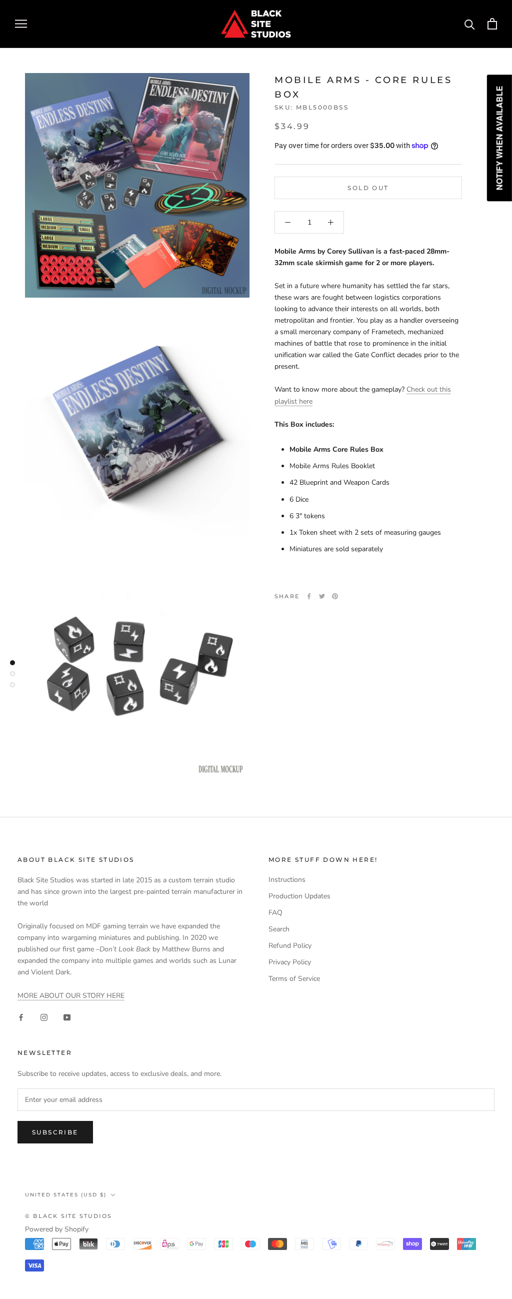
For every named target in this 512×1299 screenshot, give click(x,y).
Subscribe (55, 1132)
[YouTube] (67, 1017)
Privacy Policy (289, 962)
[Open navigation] (21, 24)
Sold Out (368, 188)
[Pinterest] (335, 596)
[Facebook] (309, 596)
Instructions (287, 879)
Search (279, 929)
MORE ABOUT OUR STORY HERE (71, 995)
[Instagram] (44, 1017)
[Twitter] (322, 596)
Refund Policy (290, 945)
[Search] (469, 24)
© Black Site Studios (68, 1215)
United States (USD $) (65, 1194)
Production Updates (299, 896)
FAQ (275, 912)
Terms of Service (294, 978)
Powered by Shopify (56, 1229)
